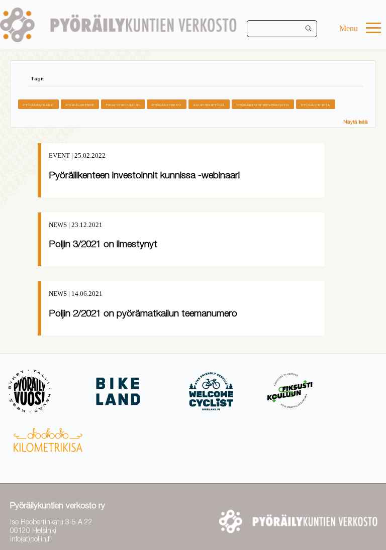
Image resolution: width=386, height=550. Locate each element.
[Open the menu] (373, 29)
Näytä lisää (355, 122)
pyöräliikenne (80, 104)
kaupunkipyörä (209, 104)
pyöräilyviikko (166, 104)
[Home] (118, 25)
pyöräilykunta (315, 104)
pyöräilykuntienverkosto (263, 104)
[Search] (309, 29)
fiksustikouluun (123, 104)
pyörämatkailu (38, 104)
